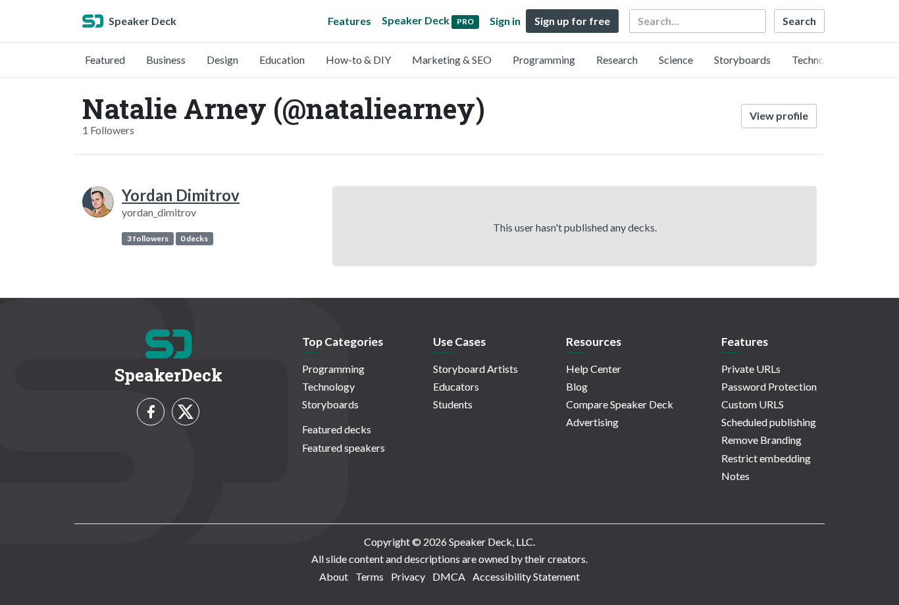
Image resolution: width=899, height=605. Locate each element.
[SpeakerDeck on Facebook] (151, 411)
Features (349, 20)
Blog (577, 386)
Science (676, 59)
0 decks (194, 238)
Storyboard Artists (475, 368)
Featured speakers (343, 447)
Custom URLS (752, 404)
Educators (456, 386)
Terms (369, 576)
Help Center (593, 368)
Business (166, 59)
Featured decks (336, 429)
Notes (735, 476)
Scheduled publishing (768, 422)
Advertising (592, 422)
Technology (818, 59)
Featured (105, 59)
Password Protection (769, 386)
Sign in (505, 20)
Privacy (408, 576)
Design (222, 59)
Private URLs (751, 368)
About (333, 576)
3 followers (147, 238)
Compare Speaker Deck (619, 404)
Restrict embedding (766, 458)
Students (453, 404)
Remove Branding (761, 439)
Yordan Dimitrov (181, 195)
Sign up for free (572, 20)
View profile (779, 115)
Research (617, 59)
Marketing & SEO (452, 59)
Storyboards (742, 59)
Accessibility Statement (526, 576)
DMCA (448, 576)
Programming (544, 59)
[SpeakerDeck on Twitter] (185, 411)
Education (282, 59)
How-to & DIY (358, 59)
